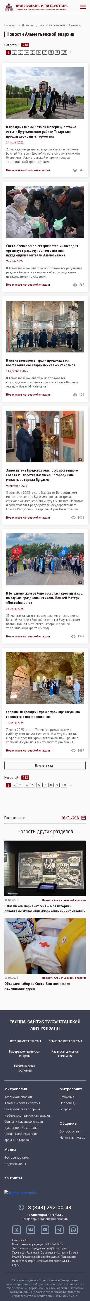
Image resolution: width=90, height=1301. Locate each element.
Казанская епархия (18, 1097)
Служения (67, 1097)
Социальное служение (21, 1134)
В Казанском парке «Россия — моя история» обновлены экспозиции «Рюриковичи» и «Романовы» (44, 908)
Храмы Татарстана (18, 1140)
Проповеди (68, 1103)
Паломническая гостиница (24, 1068)
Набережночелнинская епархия (24, 1053)
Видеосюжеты (15, 1164)
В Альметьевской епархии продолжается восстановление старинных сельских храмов (40, 362)
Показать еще (44, 765)
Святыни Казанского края (23, 1122)
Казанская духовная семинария (65, 1053)
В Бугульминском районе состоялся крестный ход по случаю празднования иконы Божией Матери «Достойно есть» (44, 598)
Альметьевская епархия (65, 1040)
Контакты (13, 1177)
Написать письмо (73, 1137)
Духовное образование (21, 1128)
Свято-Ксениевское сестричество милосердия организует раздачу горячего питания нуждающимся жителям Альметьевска (42, 250)
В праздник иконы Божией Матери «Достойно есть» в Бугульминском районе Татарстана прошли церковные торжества (41, 132)
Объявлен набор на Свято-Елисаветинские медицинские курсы (37, 986)
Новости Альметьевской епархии (60, 25)
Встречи (66, 1109)
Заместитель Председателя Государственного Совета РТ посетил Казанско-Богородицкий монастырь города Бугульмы (42, 475)
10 (64, 52)
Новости (27, 25)
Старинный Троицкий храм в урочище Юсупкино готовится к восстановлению (43, 714)
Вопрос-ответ (70, 1131)
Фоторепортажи (16, 1157)
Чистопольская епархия (25, 1040)
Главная (9, 25)
